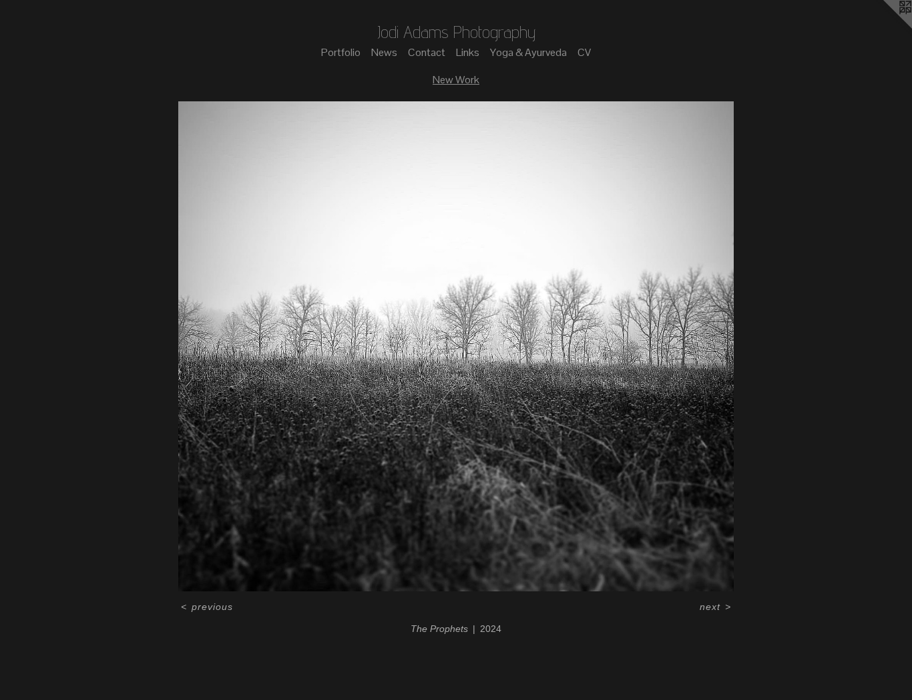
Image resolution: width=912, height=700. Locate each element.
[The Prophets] (455, 346)
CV (584, 52)
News (384, 52)
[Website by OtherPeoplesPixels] (885, 26)
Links (467, 52)
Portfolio (341, 52)
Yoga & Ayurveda (528, 52)
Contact (426, 52)
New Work (456, 80)
